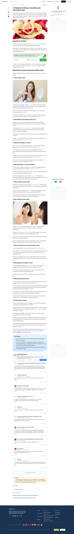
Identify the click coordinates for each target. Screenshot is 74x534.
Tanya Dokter (43, 359)
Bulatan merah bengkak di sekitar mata (25, 396)
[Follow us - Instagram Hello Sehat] (15, 515)
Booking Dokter (39, 516)
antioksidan (33, 65)
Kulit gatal (19, 459)
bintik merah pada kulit (21, 375)
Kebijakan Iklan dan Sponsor (48, 517)
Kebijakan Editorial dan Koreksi (49, 515)
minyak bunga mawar (39, 309)
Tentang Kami (57, 512)
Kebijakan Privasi (46, 514)
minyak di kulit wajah (34, 168)
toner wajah (30, 104)
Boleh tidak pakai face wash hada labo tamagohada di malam (29, 416)
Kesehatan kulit (20, 448)
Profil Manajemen (58, 514)
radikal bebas (19, 226)
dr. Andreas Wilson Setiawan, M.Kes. (58, 11)
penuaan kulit (26, 232)
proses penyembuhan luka (40, 248)
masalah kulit (29, 265)
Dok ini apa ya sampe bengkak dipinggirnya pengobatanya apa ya (30, 439)
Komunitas (38, 519)
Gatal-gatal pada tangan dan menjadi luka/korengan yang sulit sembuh (31, 363)
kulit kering (24, 112)
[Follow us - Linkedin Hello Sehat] (17, 515)
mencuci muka (34, 175)
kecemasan (36, 283)
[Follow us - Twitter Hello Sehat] (19, 515)
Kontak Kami (57, 517)
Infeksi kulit (19, 407)
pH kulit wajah (18, 145)
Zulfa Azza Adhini (56, 14)
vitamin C (29, 190)
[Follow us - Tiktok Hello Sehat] (23, 515)
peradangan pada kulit (27, 139)
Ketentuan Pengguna (47, 512)
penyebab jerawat (37, 157)
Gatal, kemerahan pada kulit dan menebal (25, 427)
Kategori (38, 510)
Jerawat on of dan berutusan (23, 385)
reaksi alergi (44, 329)
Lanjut (15, 369)
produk (35, 44)
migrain (33, 303)
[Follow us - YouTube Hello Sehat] (21, 515)
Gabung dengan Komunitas (30, 472)
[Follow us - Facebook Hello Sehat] (13, 515)
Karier (56, 515)
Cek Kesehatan (39, 513)
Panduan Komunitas (47, 519)
